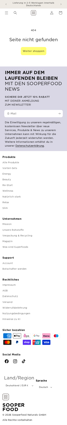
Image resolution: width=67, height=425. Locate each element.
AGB (5, 290)
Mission (7, 224)
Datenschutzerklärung (29, 145)
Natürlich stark (11, 196)
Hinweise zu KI (11, 319)
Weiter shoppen (33, 51)
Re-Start (7, 185)
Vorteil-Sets (9, 168)
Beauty (6, 179)
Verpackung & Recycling (17, 235)
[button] (6, 12)
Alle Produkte (10, 162)
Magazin (7, 241)
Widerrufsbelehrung (14, 307)
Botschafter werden (14, 269)
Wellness (7, 191)
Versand (7, 302)
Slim (5, 208)
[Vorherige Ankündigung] (6, 4)
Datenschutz (10, 296)
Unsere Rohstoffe (13, 230)
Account (7, 263)
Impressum (9, 285)
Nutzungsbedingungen (16, 313)
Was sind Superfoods (15, 247)
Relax (5, 202)
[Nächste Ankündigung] (61, 4)
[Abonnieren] (59, 113)
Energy (6, 174)
